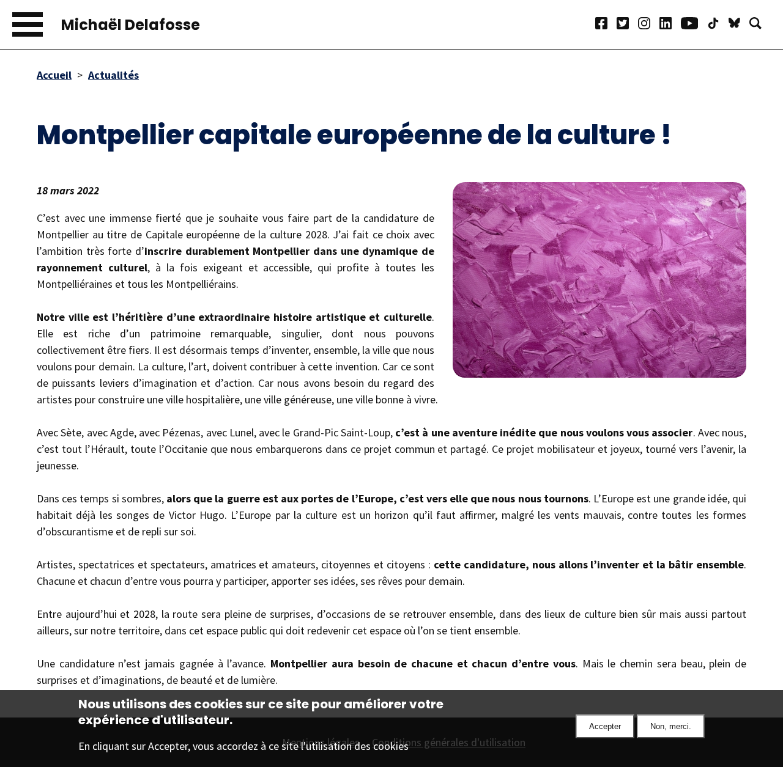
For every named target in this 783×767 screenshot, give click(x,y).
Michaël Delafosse (130, 25)
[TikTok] (718, 24)
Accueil (54, 75)
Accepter (605, 726)
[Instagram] (648, 24)
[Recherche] (760, 24)
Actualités (113, 75)
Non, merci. (670, 726)
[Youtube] (694, 24)
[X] (627, 24)
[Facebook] (606, 24)
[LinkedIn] (670, 24)
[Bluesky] (739, 24)
